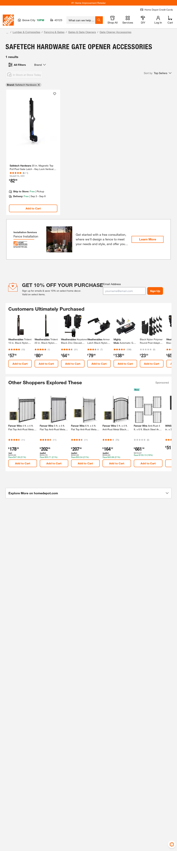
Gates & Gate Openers (82, 32)
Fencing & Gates (54, 32)
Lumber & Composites (26, 32)
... (7, 32)
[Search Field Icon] (99, 20)
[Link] (33, 152)
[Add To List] (54, 94)
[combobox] (81, 20)
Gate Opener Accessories (115, 32)
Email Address (112, 284)
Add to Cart (33, 208)
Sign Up (155, 290)
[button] (157, 73)
